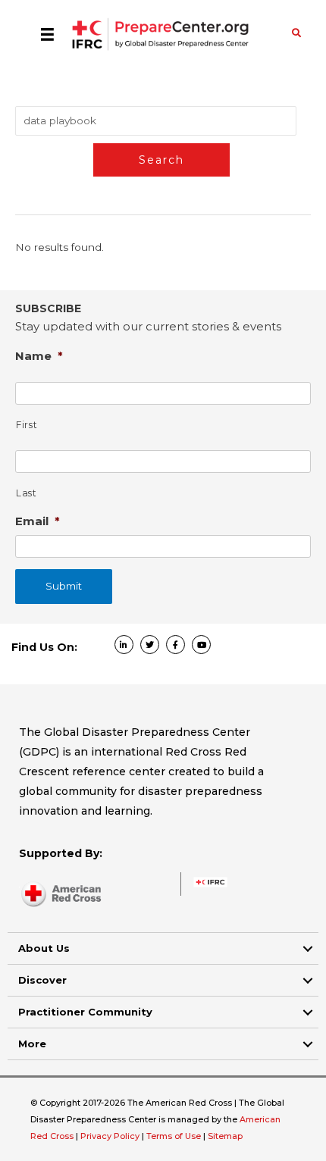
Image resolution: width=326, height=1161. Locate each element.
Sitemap (225, 1136)
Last (26, 493)
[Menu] (47, 34)
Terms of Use (173, 1136)
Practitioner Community (85, 1012)
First (26, 424)
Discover (42, 980)
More (32, 1043)
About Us (44, 948)
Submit (63, 586)
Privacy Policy (111, 1136)
